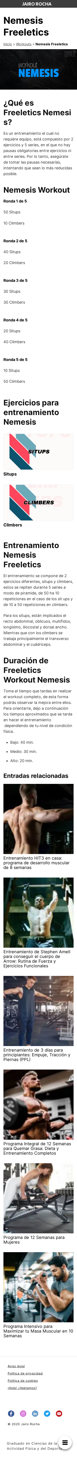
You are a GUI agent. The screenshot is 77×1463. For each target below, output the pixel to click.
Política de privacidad (25, 1373)
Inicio (7, 44)
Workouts (23, 44)
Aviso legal (16, 1366)
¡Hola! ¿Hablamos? (22, 1388)
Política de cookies (23, 1380)
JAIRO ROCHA (37, 4)
